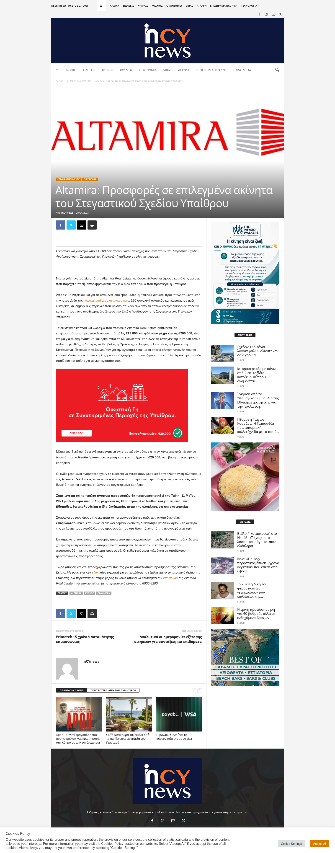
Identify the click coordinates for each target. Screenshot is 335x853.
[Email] (81, 225)
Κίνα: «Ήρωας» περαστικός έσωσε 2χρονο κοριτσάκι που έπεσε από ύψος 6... (258, 564)
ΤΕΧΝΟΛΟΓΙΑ (249, 5)
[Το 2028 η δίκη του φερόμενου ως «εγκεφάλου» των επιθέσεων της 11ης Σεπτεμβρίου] (222, 590)
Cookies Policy (112, 843)
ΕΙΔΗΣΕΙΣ (128, 5)
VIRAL (189, 5)
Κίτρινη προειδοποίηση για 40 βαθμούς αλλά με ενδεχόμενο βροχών (256, 613)
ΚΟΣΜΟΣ (157, 5)
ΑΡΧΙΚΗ (114, 5)
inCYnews (67, 212)
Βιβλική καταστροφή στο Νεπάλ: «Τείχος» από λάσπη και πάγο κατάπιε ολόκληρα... (257, 539)
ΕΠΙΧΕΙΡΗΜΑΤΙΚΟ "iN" (79, 80)
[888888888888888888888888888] (245, 273)
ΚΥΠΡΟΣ (143, 5)
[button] (277, 70)
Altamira (76, 593)
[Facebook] (259, 14)
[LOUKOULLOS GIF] (245, 476)
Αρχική (59, 80)
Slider (241, 360)
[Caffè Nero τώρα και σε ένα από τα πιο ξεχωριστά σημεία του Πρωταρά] (129, 714)
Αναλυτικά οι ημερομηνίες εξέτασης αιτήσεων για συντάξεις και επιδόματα (168, 639)
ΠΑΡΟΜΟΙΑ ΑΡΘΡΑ (72, 690)
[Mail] (273, 14)
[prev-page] (194, 690)
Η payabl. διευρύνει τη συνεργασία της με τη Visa (174, 737)
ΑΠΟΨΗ (201, 5)
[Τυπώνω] (92, 225)
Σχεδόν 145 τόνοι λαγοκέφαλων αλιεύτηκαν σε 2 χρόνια (257, 350)
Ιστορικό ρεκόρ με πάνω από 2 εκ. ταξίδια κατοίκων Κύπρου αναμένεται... (256, 374)
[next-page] (199, 690)
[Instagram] (266, 14)
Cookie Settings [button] (291, 843)
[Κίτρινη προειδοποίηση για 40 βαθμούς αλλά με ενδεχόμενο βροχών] (222, 615)
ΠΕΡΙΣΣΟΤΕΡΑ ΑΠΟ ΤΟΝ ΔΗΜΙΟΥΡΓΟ (113, 690)
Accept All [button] (320, 843)
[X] (280, 14)
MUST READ (245, 335)
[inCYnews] (167, 40)
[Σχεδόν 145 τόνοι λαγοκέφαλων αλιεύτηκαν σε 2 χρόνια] (222, 353)
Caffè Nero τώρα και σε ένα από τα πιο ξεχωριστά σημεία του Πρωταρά (127, 738)
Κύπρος (89, 593)
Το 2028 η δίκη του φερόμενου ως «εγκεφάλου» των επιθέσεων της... (252, 590)
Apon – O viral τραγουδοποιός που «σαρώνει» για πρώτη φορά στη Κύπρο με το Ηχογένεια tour (78, 738)
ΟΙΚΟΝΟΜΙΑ (174, 5)
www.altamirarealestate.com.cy (107, 300)
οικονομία (104, 593)
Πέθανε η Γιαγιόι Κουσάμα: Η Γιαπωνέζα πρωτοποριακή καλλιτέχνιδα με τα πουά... (258, 425)
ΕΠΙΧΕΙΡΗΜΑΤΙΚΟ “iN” (223, 5)
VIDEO (240, 437)
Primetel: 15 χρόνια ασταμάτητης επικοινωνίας (85, 639)
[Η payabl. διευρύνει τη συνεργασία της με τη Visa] (179, 714)
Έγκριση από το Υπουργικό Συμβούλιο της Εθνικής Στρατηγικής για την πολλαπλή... (258, 400)
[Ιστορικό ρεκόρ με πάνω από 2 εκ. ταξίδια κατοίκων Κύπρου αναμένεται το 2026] (222, 375)
